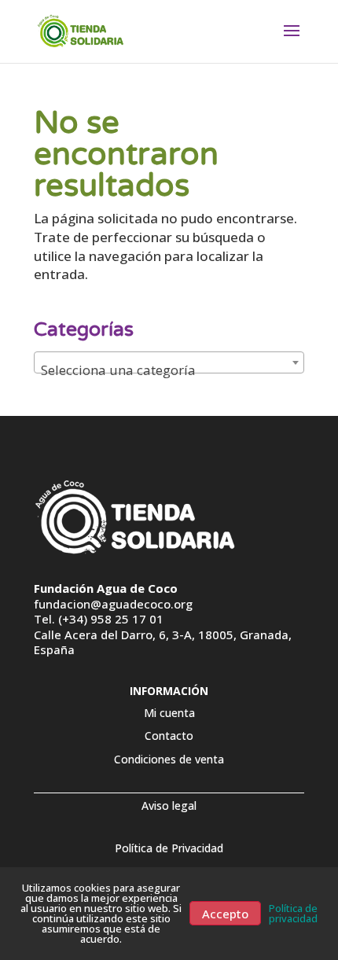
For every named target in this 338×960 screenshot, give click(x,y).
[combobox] (169, 362)
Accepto (225, 913)
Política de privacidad (293, 913)
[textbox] (169, 370)
